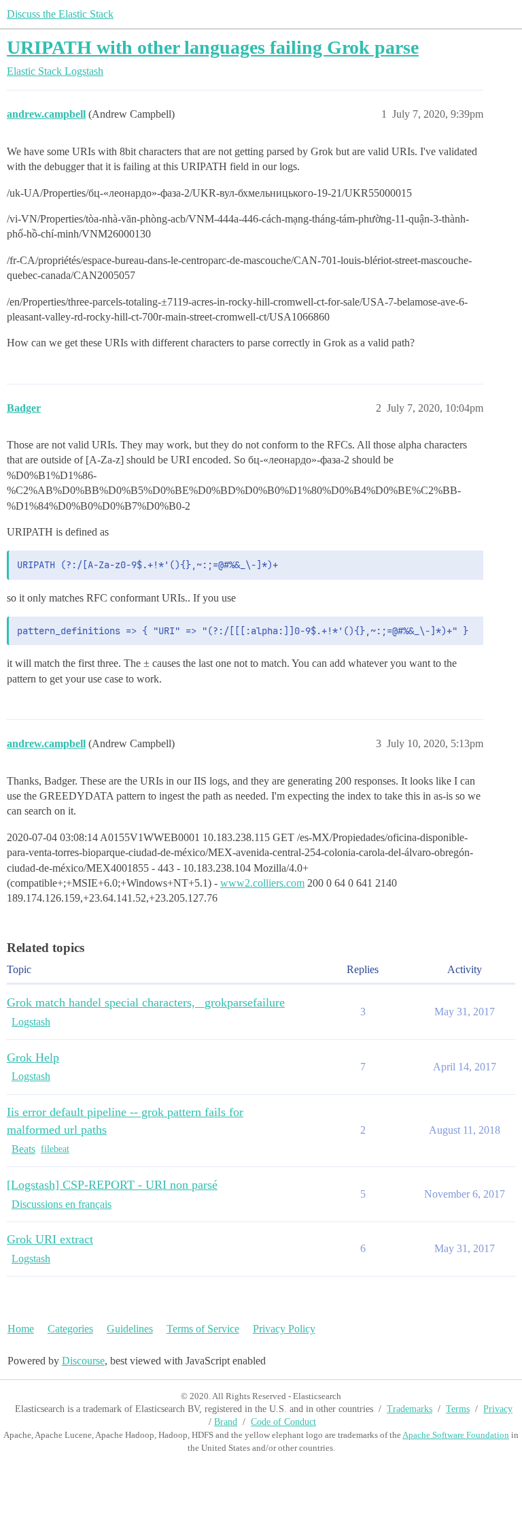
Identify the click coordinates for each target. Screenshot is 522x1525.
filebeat (55, 1149)
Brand (225, 1422)
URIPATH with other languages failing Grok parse (213, 47)
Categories (70, 1328)
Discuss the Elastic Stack (60, 14)
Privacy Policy (284, 1328)
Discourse (83, 1360)
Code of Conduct (283, 1422)
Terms (458, 1409)
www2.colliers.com (262, 883)
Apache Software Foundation (455, 1435)
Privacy (497, 1409)
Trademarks (409, 1409)
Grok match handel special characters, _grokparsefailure (146, 1002)
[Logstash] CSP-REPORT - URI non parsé (112, 1185)
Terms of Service (203, 1328)
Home (20, 1328)
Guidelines (130, 1328)
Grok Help (33, 1057)
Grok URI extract (50, 1239)
